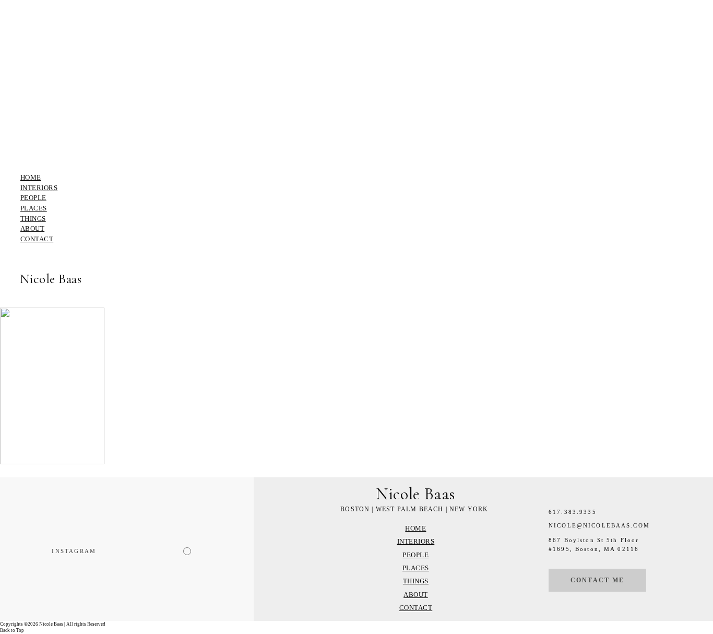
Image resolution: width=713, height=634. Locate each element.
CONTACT (37, 239)
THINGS (33, 218)
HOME (30, 177)
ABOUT (32, 228)
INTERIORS (39, 187)
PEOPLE (33, 197)
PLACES (33, 208)
